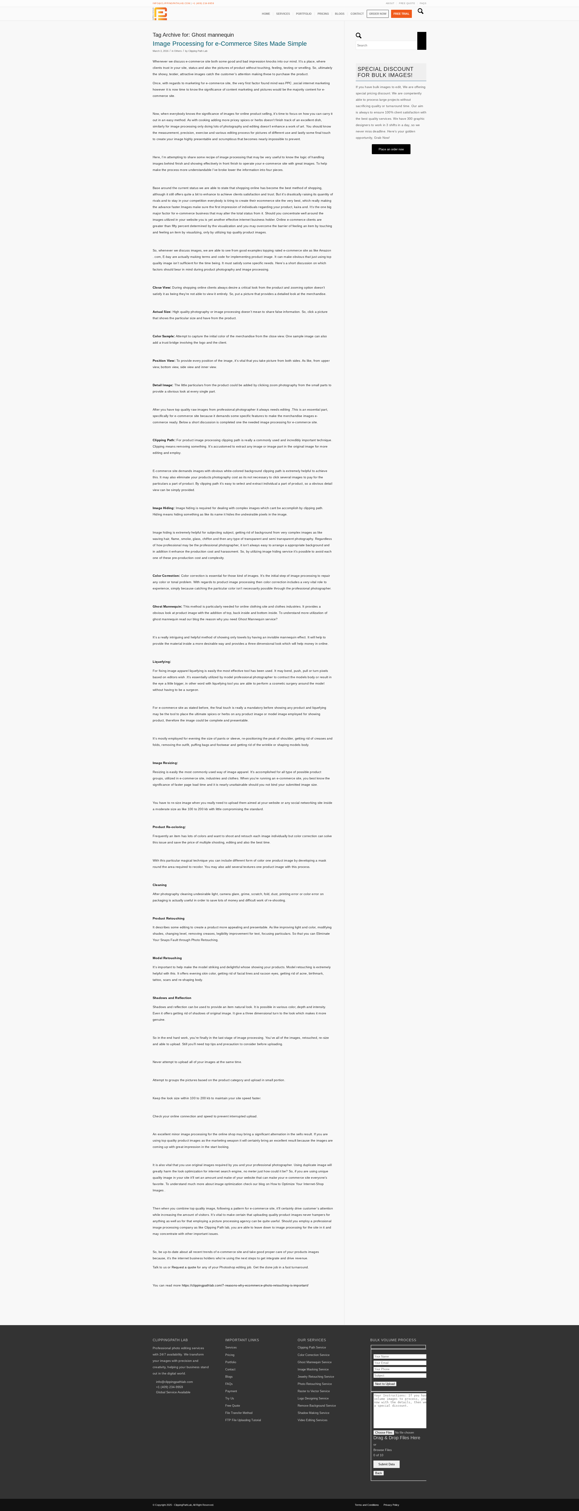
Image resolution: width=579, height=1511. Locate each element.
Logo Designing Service (313, 1398)
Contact (230, 1369)
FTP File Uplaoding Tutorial (243, 1420)
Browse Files (382, 1450)
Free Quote (407, 3)
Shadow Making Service (313, 1413)
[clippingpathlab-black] (160, 14)
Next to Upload (385, 1384)
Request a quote (184, 1267)
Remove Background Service (317, 1405)
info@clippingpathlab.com (171, 3)
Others (178, 51)
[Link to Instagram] (423, 1504)
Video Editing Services (312, 1420)
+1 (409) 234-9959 (203, 3)
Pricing (229, 1355)
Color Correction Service (314, 1355)
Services (231, 1347)
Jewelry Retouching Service (316, 1376)
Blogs (229, 1376)
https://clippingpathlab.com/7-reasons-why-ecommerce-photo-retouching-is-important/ (245, 1285)
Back (378, 1473)
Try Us (229, 1398)
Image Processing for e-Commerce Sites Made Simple (230, 43)
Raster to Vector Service (314, 1391)
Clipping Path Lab (197, 51)
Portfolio (230, 1362)
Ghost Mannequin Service (315, 1362)
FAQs (423, 3)
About (390, 3)
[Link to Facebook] (409, 1504)
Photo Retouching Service (315, 1384)
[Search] (420, 14)
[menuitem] (390, 3)
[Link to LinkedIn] (416, 1504)
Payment (231, 1391)
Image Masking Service (313, 1369)
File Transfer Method (238, 1413)
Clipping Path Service (312, 1347)
